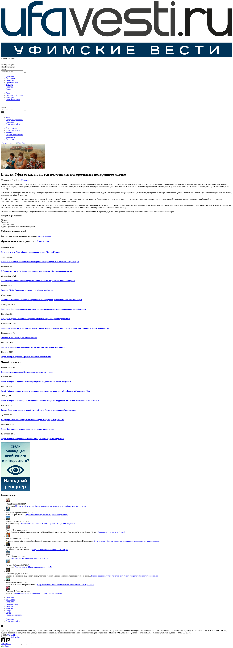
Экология (10, 139)
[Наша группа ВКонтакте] (3, 641)
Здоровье (9, 132)
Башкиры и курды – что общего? (111, 532)
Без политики (11, 128)
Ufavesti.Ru (12, 635)
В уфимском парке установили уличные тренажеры (46, 515)
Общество (10, 80)
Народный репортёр (14, 95)
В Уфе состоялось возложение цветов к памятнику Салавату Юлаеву (65, 585)
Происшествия (12, 82)
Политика (10, 76)
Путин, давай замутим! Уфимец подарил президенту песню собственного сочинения (50, 506)
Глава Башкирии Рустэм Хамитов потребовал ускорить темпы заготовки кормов (124, 576)
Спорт (8, 89)
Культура (9, 85)
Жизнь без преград (13, 130)
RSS (23, 143)
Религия (9, 87)
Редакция (10, 97)
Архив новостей (8, 143)
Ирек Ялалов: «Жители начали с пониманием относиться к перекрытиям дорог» (127, 541)
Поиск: (4, 69)
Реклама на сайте (13, 100)
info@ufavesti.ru (13, 637)
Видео (8, 93)
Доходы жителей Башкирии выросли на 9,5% (49, 550)
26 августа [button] (5, 58)
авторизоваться (44, 236)
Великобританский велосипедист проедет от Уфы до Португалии (48, 523)
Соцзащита (10, 137)
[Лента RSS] (8, 641)
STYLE (6, 644)
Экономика (10, 78)
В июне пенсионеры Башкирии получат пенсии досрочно (38, 593)
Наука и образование (14, 135)
